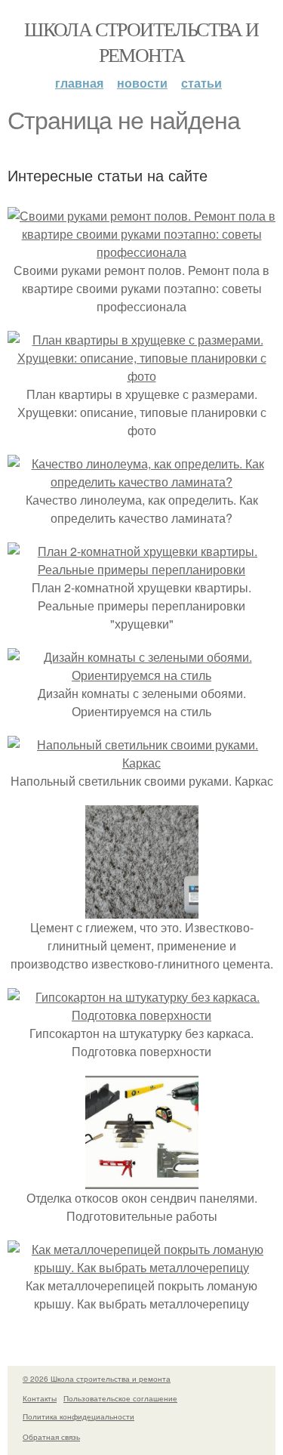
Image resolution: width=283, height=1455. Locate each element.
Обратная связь (51, 1437)
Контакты (40, 1398)
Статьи (201, 82)
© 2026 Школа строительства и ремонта (97, 1378)
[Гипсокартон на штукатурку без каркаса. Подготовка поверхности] (141, 1015)
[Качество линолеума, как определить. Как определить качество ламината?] (141, 481)
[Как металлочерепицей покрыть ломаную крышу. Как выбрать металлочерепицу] (141, 1267)
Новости (142, 82)
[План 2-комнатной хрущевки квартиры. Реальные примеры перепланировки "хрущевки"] (141, 569)
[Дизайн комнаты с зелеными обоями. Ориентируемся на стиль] (141, 675)
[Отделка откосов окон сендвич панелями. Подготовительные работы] (141, 1179)
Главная (79, 82)
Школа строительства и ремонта (141, 41)
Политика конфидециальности (78, 1416)
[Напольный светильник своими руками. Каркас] (141, 762)
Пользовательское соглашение (120, 1398)
